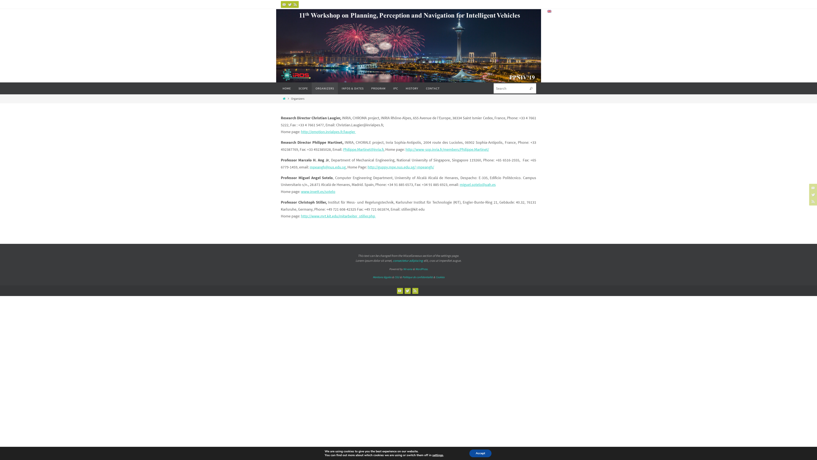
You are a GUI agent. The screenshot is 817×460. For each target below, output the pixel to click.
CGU (396, 277)
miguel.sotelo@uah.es (478, 184)
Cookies (440, 277)
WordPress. (421, 269)
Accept (480, 453)
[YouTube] (284, 4)
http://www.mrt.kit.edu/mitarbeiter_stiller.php (338, 216)
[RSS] (295, 4)
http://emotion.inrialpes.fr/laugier (328, 131)
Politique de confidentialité (417, 277)
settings (437, 455)
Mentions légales (382, 277)
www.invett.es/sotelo (318, 191)
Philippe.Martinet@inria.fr (363, 149)
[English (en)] (549, 11)
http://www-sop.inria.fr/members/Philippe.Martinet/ (447, 149)
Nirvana (407, 269)
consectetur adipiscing (408, 261)
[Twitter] (289, 4)
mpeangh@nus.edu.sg (328, 167)
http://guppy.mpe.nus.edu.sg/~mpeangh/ (401, 167)
